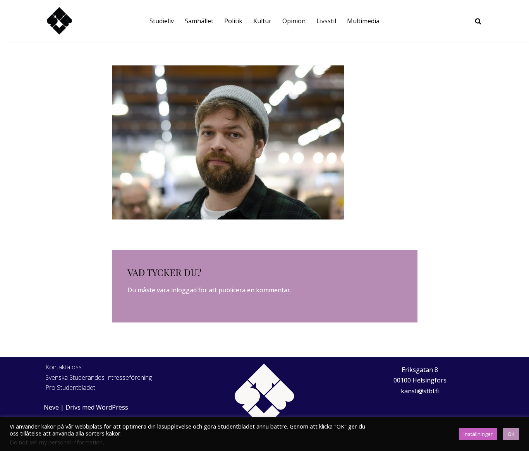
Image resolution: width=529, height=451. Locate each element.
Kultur (262, 21)
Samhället (199, 21)
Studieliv (161, 21)
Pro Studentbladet (70, 387)
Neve (51, 407)
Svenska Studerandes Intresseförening (98, 377)
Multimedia (363, 21)
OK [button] (511, 433)
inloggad (184, 290)
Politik (233, 21)
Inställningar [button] (478, 433)
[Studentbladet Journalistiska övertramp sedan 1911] (59, 21)
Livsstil (326, 21)
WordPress (112, 407)
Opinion (294, 21)
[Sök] (478, 21)
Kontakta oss (63, 367)
